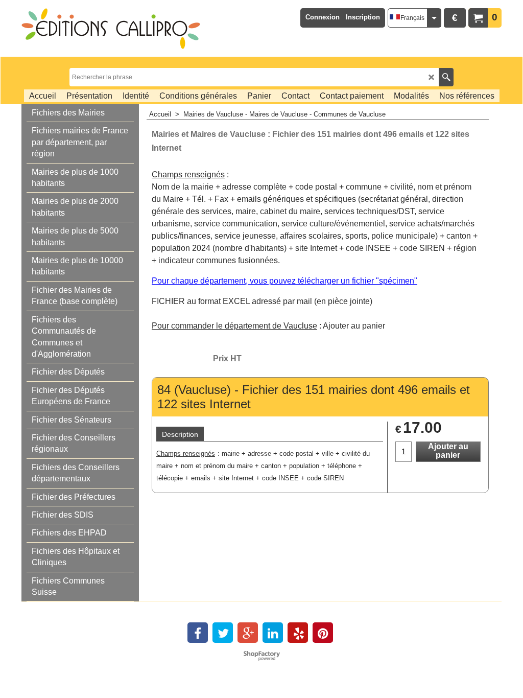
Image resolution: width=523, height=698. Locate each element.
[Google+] (247, 632)
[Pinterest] (323, 632)
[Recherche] (446, 77)
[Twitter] (222, 632)
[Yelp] (298, 632)
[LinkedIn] (273, 632)
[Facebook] (197, 632)
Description (180, 434)
